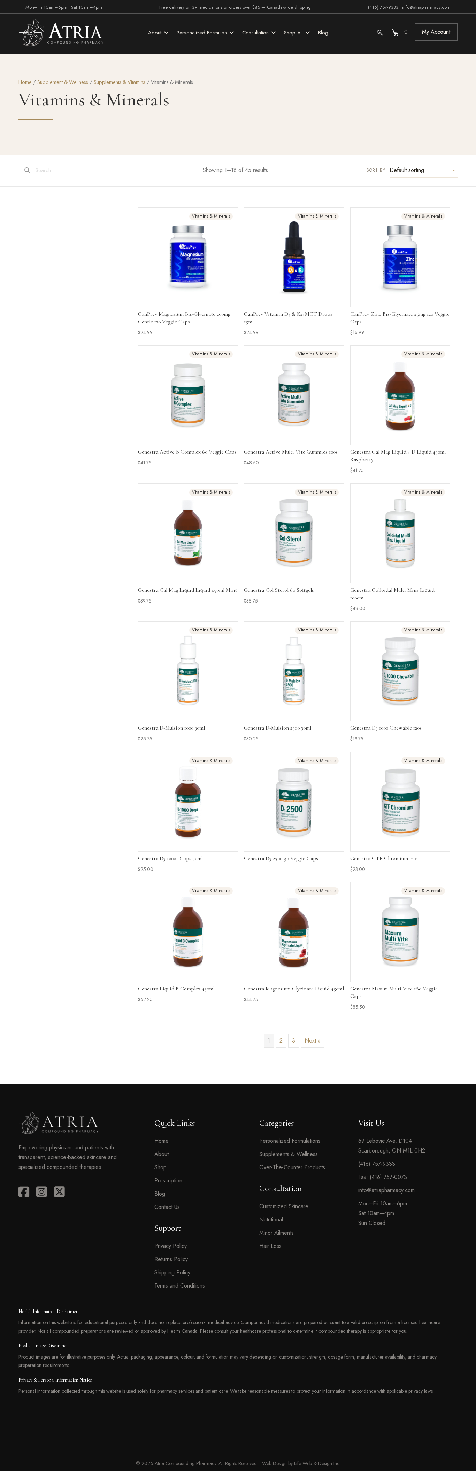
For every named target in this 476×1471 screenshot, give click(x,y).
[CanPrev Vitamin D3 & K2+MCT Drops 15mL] (294, 257)
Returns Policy (171, 1259)
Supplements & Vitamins (119, 82)
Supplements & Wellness (288, 1154)
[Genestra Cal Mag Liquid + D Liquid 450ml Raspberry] (400, 395)
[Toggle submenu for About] (166, 33)
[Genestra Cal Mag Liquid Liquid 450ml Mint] (188, 533)
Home (25, 82)
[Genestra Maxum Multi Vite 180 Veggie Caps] (400, 932)
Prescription (168, 1181)
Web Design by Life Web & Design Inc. (301, 1463)
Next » (313, 1041)
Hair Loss (270, 1246)
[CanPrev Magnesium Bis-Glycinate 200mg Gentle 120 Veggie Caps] (188, 257)
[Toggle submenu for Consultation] (273, 33)
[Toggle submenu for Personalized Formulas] (232, 33)
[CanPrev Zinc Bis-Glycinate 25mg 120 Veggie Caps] (400, 257)
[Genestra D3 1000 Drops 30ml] (188, 802)
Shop (160, 1167)
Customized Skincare (283, 1206)
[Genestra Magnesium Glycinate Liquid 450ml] (294, 932)
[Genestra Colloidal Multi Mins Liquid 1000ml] (400, 533)
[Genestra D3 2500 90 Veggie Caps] (294, 802)
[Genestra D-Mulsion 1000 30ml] (188, 671)
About (161, 1154)
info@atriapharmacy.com (426, 7)
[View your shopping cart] (396, 32)
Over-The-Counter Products (292, 1167)
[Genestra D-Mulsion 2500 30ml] (294, 671)
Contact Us (167, 1207)
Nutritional (271, 1220)
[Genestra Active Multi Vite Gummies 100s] (294, 395)
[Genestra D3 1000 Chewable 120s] (400, 671)
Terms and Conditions (179, 1286)
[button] (436, 32)
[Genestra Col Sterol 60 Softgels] (294, 533)
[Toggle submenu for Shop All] (308, 33)
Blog (159, 1194)
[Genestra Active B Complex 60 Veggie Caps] (188, 395)
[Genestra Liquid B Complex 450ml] (188, 932)
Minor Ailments (276, 1233)
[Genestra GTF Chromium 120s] (400, 802)
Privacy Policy (170, 1246)
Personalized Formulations (290, 1141)
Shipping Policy (172, 1272)
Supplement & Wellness (62, 82)
